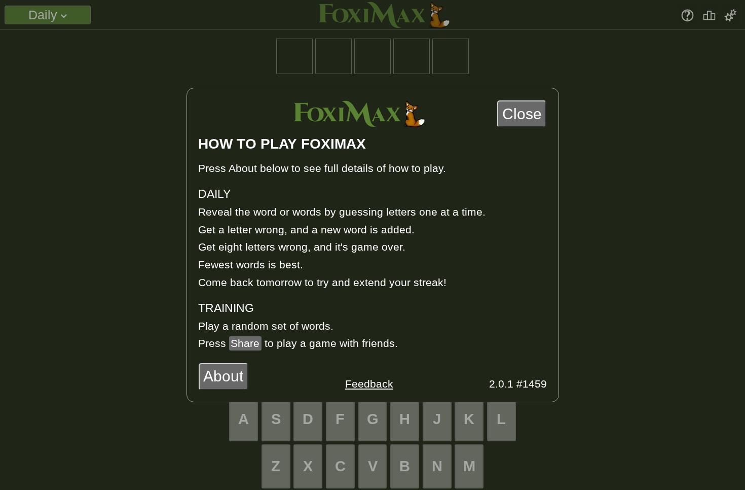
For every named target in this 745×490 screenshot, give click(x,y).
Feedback (369, 384)
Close (522, 114)
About (223, 376)
